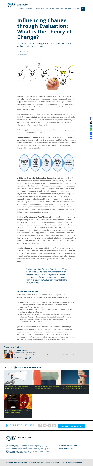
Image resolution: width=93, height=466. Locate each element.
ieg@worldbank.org (66, 448)
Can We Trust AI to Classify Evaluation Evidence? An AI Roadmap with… (16, 387)
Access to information (74, 462)
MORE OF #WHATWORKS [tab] (29, 367)
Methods (29, 9)
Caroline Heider (26, 52)
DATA (70, 9)
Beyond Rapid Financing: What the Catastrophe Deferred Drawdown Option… (75, 387)
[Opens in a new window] (26, 357)
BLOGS (57, 9)
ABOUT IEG (21, 9)
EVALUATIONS (50, 9)
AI (34, 9)
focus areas (40, 9)
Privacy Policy (60, 462)
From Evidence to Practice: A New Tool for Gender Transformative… (17, 411)
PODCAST (64, 9)
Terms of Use (49, 462)
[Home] (17, 5)
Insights (76, 9)
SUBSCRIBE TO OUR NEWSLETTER (71, 426)
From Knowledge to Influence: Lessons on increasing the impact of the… (46, 387)
